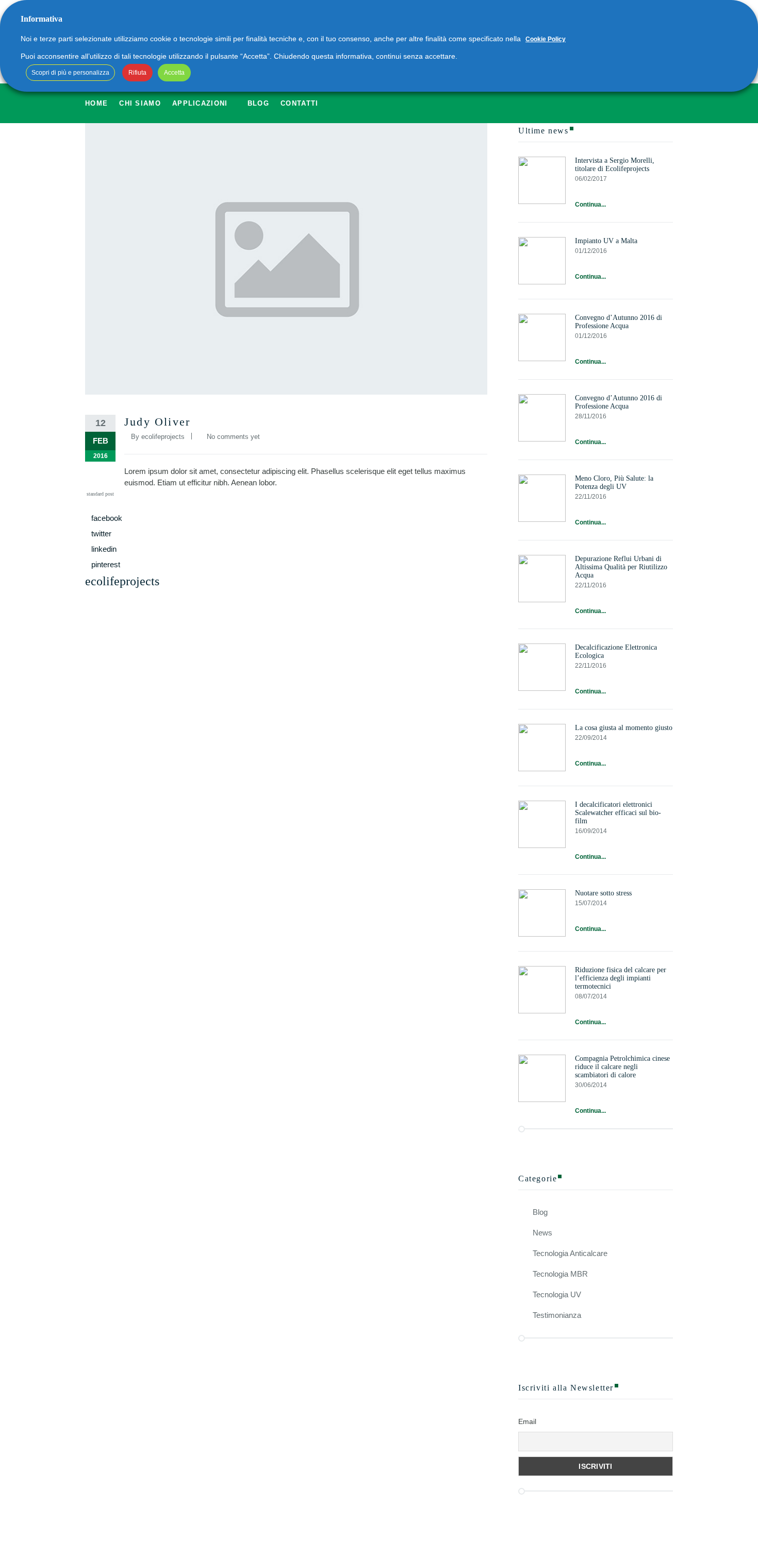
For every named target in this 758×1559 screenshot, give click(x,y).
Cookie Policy (545, 39)
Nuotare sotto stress (603, 893)
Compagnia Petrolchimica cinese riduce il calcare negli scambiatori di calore (622, 1067)
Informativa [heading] (41, 18)
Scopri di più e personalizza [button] (70, 72)
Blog (540, 1212)
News (542, 1232)
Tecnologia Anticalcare (570, 1253)
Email (527, 1421)
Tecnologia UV (557, 1294)
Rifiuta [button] (137, 72)
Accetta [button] (174, 72)
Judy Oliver (157, 421)
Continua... (590, 204)
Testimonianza (557, 1315)
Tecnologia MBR (560, 1273)
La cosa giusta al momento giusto (623, 728)
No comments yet (233, 436)
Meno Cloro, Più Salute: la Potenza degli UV (614, 482)
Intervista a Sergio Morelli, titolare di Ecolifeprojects (614, 165)
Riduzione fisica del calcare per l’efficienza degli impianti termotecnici (620, 978)
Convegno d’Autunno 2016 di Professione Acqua (618, 322)
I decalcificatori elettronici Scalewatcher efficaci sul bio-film (618, 813)
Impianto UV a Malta (606, 241)
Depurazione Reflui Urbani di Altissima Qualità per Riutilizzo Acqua (621, 567)
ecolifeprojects (163, 436)
